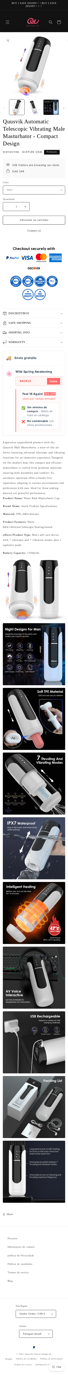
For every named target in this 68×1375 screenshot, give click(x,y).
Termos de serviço (18, 1272)
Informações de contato (21, 1247)
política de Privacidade (21, 1255)
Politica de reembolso (20, 1264)
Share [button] (10, 1214)
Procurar (13, 1238)
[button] (7, 22)
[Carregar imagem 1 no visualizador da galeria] (16, 107)
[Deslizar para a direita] (64, 108)
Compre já (34, 230)
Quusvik (29, 1354)
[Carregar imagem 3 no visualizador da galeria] (51, 107)
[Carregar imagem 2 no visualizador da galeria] (33, 107)
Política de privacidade (51, 1359)
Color (6, 182)
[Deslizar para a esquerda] (4, 108)
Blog (10, 1281)
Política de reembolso (26, 1359)
